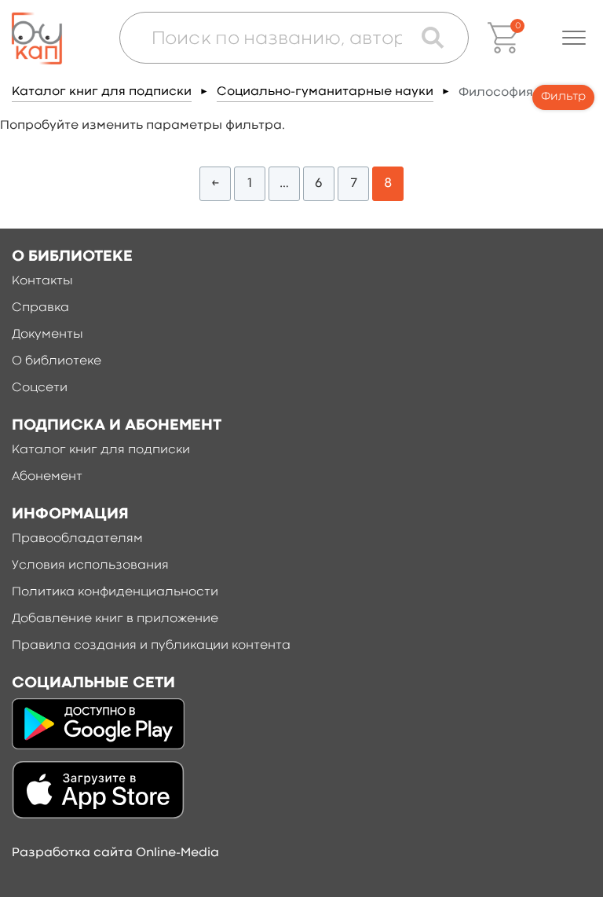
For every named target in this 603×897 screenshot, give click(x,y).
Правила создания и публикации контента (151, 645)
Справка (40, 307)
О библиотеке (56, 361)
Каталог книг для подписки (102, 91)
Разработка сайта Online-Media (115, 853)
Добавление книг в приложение (115, 618)
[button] (574, 37)
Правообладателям (77, 538)
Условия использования (90, 565)
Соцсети (40, 388)
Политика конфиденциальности (115, 592)
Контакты (42, 281)
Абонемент (47, 476)
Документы (47, 334)
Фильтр (563, 97)
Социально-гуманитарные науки (325, 91)
